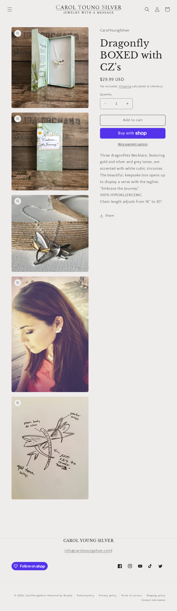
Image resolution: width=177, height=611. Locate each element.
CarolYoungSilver (36, 595)
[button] (10, 9)
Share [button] (109, 216)
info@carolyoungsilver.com (88, 551)
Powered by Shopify (60, 595)
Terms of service (131, 595)
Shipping (125, 86)
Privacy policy (108, 595)
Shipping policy (156, 595)
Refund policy (85, 595)
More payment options (133, 144)
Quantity (106, 94)
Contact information (153, 600)
